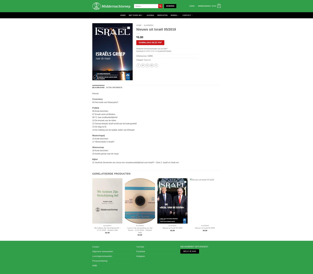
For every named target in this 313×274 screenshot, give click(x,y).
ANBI (94, 266)
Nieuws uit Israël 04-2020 (205, 228)
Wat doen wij (135, 15)
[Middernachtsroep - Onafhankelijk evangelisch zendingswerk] (111, 6)
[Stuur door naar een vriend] (147, 65)
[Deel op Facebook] (139, 65)
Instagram (140, 256)
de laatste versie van (153, 51)
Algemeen (148, 25)
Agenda (150, 15)
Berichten (162, 15)
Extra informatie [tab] (114, 87)
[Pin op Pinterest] (152, 65)
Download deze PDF (150, 43)
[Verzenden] (160, 6)
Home (123, 15)
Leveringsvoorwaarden (102, 256)
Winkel (174, 15)
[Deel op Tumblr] (156, 65)
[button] (209, 6)
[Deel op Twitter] (143, 65)
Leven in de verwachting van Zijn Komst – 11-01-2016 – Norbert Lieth (140, 230)
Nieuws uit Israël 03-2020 (172, 228)
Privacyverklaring (99, 261)
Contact (187, 15)
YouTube (140, 247)
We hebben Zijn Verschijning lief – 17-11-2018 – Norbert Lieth (107, 229)
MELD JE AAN (189, 251)
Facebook (140, 251)
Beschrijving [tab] (98, 87)
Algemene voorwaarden (102, 251)
